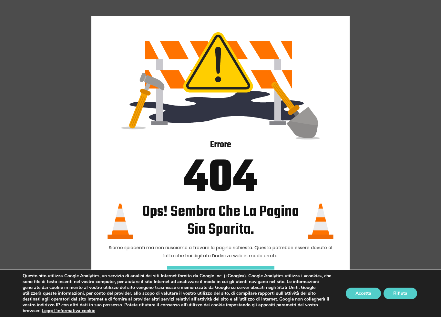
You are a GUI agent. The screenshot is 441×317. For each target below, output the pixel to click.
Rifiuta (400, 293)
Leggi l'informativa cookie (68, 311)
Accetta (363, 293)
